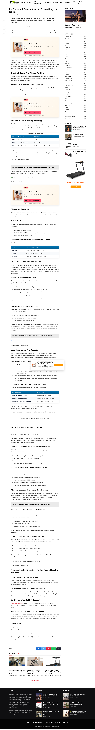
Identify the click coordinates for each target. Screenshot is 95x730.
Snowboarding (68, 103)
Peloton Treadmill (69, 80)
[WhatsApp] (4, 34)
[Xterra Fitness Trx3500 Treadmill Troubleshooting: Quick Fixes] (53, 661)
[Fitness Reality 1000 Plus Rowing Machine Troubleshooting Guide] (68, 154)
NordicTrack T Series (75, 182)
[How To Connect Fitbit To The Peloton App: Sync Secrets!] (68, 128)
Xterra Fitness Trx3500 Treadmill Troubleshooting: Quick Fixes (53, 671)
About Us (73, 2)
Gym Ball (67, 58)
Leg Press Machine (69, 72)
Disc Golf (67, 52)
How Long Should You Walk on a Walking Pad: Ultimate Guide (17, 671)
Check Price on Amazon (32, 53)
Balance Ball (68, 36)
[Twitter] (4, 25)
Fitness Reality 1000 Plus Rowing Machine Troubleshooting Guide (79, 152)
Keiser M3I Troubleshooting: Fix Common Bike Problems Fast (50, 704)
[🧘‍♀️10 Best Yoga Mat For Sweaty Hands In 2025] (66, 705)
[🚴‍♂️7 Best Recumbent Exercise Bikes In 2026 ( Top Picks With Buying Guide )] (66, 713)
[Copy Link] (4, 31)
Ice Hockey (67, 65)
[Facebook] (4, 21)
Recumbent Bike (69, 85)
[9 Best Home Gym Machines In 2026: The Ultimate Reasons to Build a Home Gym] (66, 696)
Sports (29, 2)
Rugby (66, 94)
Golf (66, 54)
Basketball (67, 43)
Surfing (67, 109)
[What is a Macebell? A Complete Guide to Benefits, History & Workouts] (68, 137)
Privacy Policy (49, 722)
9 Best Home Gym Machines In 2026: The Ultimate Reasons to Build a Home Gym (78, 695)
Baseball (67, 41)
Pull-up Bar (67, 83)
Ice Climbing (68, 63)
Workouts (47, 2)
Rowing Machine (69, 92)
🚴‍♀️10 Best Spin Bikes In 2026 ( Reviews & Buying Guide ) (74, 24)
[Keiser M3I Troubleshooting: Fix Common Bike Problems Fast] (39, 705)
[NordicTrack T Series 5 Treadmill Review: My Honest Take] (35, 661)
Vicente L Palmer (13, 675)
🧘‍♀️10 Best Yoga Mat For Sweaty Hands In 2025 (76, 703)
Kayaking (67, 69)
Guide (66, 56)
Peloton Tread (68, 78)
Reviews (67, 2)
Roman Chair (68, 89)
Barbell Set (67, 38)
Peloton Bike (68, 76)
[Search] (85, 2)
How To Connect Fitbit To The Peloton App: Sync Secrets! (79, 126)
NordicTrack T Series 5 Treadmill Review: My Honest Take (33, 671)
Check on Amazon (75, 186)
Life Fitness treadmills (17, 603)
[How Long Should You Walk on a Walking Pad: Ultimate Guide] (17, 661)
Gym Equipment (37, 2)
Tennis (66, 111)
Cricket (66, 50)
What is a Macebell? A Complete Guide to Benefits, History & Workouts (78, 135)
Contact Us (80, 2)
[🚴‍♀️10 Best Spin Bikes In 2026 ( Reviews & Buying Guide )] (75, 16)
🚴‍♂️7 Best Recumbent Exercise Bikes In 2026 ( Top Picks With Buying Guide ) (78, 711)
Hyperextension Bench (70, 61)
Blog (61, 2)
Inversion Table (68, 67)
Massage (55, 2)
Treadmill (11, 668)
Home (23, 2)
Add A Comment (35, 680)
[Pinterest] (4, 28)
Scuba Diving (68, 96)
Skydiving (67, 100)
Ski (66, 98)
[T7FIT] (14, 2)
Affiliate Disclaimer (37, 722)
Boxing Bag (68, 47)
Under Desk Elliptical (70, 116)
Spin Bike (67, 105)
